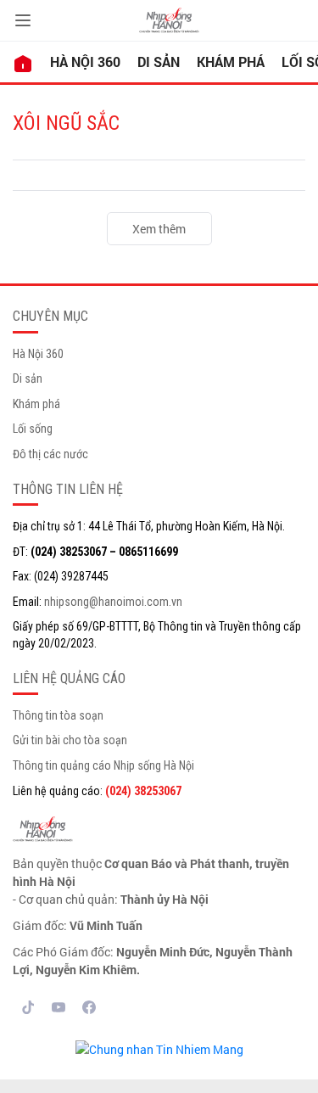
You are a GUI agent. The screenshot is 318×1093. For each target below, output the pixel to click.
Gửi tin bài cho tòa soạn (70, 740)
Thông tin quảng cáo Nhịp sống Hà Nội (103, 765)
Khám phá (231, 61)
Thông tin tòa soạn (58, 715)
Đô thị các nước (50, 454)
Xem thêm (159, 229)
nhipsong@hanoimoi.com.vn (113, 601)
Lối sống (33, 428)
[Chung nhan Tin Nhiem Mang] (159, 1048)
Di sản (158, 61)
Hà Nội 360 (85, 61)
